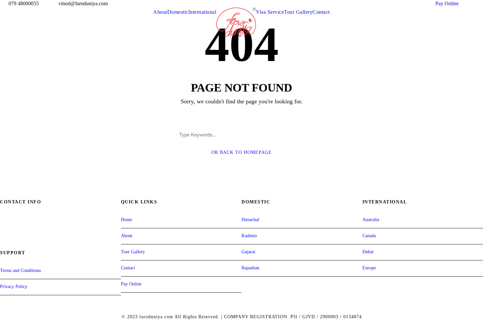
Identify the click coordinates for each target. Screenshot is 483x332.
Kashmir (249, 235)
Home (126, 219)
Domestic (177, 12)
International (202, 12)
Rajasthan (250, 267)
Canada (369, 235)
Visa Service (270, 12)
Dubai (368, 251)
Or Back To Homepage (241, 152)
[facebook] (469, 3)
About (160, 12)
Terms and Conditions (20, 270)
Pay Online (447, 3)
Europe (369, 267)
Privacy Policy (13, 286)
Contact (321, 12)
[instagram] (481, 3)
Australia (370, 219)
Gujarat (248, 251)
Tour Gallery (298, 12)
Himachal (250, 219)
